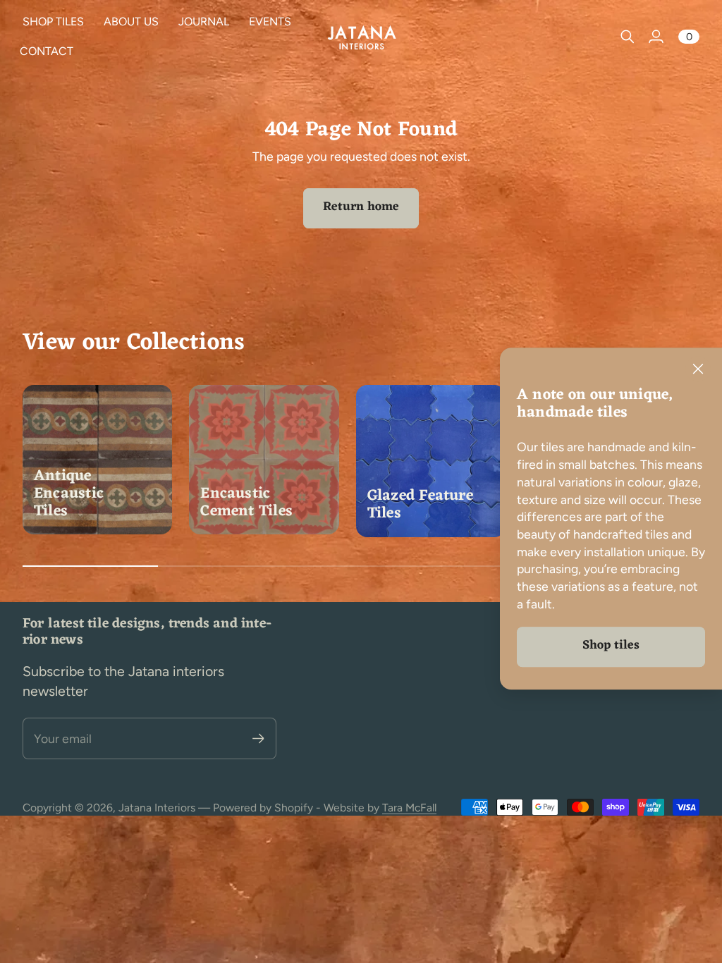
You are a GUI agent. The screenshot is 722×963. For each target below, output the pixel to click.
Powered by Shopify (263, 807)
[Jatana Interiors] (361, 37)
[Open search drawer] (627, 37)
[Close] (698, 368)
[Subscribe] (258, 738)
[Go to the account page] (656, 37)
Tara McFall (409, 807)
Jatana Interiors (156, 807)
